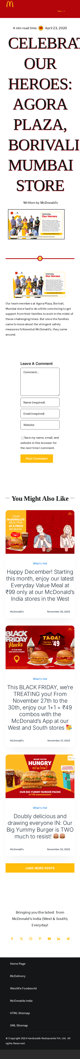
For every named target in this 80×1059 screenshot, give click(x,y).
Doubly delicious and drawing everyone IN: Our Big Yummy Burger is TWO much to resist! (40, 826)
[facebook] (12, 938)
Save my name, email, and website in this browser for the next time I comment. (39, 443)
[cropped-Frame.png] (10, 2)
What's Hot (40, 563)
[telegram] (68, 938)
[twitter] (21, 938)
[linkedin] (58, 938)
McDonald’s (43, 329)
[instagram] (30, 938)
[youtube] (49, 938)
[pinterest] (40, 938)
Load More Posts (40, 868)
